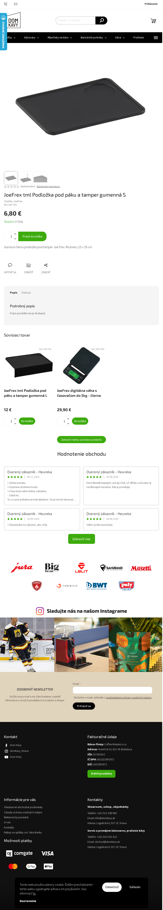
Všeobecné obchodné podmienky (23, 807)
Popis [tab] (13, 293)
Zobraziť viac (81, 539)
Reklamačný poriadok (16, 817)
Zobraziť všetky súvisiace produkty (81, 439)
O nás (7, 822)
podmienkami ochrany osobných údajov (129, 698)
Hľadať (101, 20)
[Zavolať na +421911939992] (9, 4)
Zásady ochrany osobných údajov (23, 812)
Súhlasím (134, 887)
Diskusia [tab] (26, 293)
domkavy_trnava (19, 751)
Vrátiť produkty (101, 774)
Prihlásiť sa (84, 706)
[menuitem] (31, 37)
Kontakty (9, 828)
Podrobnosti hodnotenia (48, 186)
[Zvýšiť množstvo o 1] (15, 234)
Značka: (13, 201)
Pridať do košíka (32, 236)
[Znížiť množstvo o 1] (15, 238)
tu (34, 893)
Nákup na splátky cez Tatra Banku (23, 833)
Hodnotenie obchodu (81, 454)
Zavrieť (33, 260)
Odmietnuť (112, 887)
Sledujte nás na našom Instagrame (87, 611)
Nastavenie (28, 901)
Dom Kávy (15, 745)
